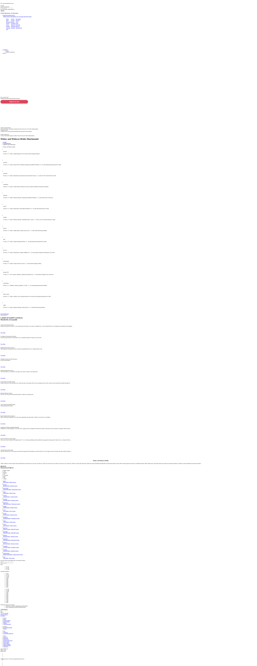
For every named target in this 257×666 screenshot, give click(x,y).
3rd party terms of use (7, 640)
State (25, 16)
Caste (11, 16)
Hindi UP (13, 25)
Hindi (7, 20)
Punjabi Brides (6, 514)
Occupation (21, 16)
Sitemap (5, 623)
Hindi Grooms (12, 493)
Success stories (6, 621)
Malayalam (8, 22)
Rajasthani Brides (7, 518)
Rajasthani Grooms (15, 518)
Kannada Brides (6, 500)
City (17, 16)
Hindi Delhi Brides (7, 489)
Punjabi (7, 23)
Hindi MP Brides (6, 532)
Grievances (5, 646)
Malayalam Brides (7, 504)
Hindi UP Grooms (15, 529)
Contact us (5, 632)
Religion (14, 16)
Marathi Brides (6, 507)
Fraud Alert (5, 638)
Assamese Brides (6, 547)
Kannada (18, 20)
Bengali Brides (6, 485)
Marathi (12, 22)
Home (4, 619)
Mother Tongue (6, 16)
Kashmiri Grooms (14, 551)
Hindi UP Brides (6, 529)
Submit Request (4, 609)
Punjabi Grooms (13, 514)
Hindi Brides (6, 493)
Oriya (17, 22)
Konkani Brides (6, 536)
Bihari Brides (6, 482)
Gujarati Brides (6, 496)
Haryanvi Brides (6, 543)
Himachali (13, 26)
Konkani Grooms (14, 536)
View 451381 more (5, 313)
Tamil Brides (6, 522)
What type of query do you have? (8, 604)
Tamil (17, 23)
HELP (4, 53)
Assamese (8, 28)
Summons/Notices (7, 645)
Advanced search (7, 620)
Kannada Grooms (14, 500)
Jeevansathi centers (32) (8, 633)
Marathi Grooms (13, 507)
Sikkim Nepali (19, 28)
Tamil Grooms (12, 522)
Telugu (7, 25)
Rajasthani (13, 23)
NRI (27, 16)
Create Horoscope (7, 624)
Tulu (7, 29)
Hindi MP (18, 25)
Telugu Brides (6, 525)
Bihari (7, 19)
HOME (4, 142)
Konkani (8, 26)
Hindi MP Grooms (15, 532)
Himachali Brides (7, 540)
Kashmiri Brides (6, 551)
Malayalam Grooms (16, 504)
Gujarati (12, 20)
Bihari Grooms (13, 482)
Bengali (12, 19)
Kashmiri (13, 28)
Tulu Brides (5, 558)
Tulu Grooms (12, 558)
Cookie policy (6, 643)
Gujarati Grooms (13, 496)
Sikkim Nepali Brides (7, 554)
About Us (5, 637)
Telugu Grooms (13, 525)
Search (2, 10)
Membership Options (7, 627)
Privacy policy (6, 641)
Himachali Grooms (15, 540)
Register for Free (14, 102)
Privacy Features (6, 644)
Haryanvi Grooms (15, 543)
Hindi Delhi (18, 19)
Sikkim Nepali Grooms (18, 554)
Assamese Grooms (15, 547)
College (30, 16)
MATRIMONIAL (7, 143)
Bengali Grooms (13, 485)
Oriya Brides (6, 511)
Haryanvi (18, 26)
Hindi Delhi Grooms (16, 489)
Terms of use (6, 639)
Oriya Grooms (12, 511)
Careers (4, 628)
